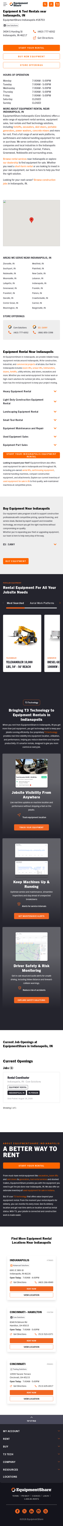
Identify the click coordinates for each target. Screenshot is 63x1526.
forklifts (17, 126)
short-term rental (24, 166)
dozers (6, 371)
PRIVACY (25, 1496)
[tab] (15, 603)
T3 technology (50, 732)
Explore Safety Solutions (31, 1000)
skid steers (40, 126)
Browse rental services (15, 158)
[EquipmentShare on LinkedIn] (31, 1511)
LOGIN (46, 1496)
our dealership (10, 162)
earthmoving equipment (43, 470)
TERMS (15, 1496)
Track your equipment (31, 827)
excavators (28, 126)
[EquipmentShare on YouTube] (45, 1511)
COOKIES (36, 1496)
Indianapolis (19, 1260)
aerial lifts (26, 470)
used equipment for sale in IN (16, 481)
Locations (10, 1476)
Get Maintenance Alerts (31, 916)
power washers (23, 130)
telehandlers (49, 367)
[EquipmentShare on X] (24, 1511)
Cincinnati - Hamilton (26, 1312)
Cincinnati (18, 1364)
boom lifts (27, 367)
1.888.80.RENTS (31, 1499)
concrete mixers (41, 130)
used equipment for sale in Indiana (38, 1190)
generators (24, 1179)
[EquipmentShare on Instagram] (38, 1511)
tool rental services (38, 1179)
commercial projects (26, 364)
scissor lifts (37, 367)
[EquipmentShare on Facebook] (17, 1511)
